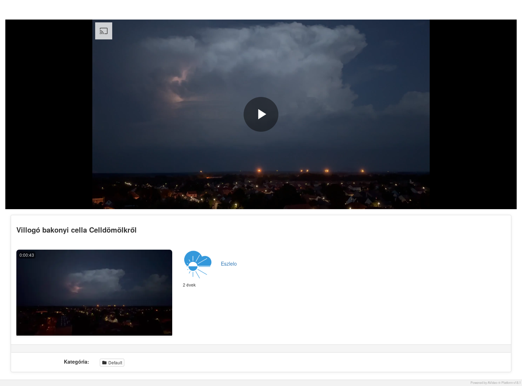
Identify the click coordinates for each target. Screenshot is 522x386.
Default (114, 362)
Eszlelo (229, 263)
